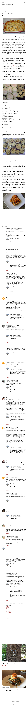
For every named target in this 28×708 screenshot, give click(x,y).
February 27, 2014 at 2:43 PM (16, 467)
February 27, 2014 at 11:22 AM (16, 417)
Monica (8, 397)
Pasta (10, 221)
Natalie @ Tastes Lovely (12, 525)
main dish (7, 221)
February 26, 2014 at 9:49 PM (12, 327)
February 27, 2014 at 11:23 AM (16, 387)
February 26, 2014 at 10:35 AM (13, 229)
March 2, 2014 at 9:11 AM (17, 555)
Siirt (7, 613)
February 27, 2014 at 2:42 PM (16, 447)
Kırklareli (8, 616)
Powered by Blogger (15, 701)
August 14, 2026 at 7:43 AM (18, 603)
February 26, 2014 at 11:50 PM (18, 345)
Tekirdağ (8, 614)
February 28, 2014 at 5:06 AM (16, 501)
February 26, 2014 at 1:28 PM (12, 274)
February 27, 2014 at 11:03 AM (16, 397)
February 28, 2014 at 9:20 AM (12, 526)
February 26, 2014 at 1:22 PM (16, 239)
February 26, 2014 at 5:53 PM (15, 297)
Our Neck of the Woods (12, 380)
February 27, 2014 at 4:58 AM (16, 354)
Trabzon (8, 607)
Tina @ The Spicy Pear (11, 493)
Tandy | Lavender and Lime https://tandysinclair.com (12, 326)
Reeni (7, 297)
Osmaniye (8, 612)
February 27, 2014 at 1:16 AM (18, 362)
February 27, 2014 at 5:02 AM (16, 369)
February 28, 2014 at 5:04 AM (16, 484)
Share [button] (3, 220)
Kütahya (8, 610)
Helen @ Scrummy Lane (12, 427)
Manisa (7, 606)
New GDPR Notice (8, 663)
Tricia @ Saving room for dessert (14, 228)
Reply (7, 246)
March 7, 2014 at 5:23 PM (12, 574)
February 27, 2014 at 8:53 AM (12, 381)
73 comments (8, 665)
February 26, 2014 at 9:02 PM (16, 315)
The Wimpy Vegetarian (11, 573)
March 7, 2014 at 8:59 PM (16, 584)
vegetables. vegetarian (16, 221)
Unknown (8, 477)
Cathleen (8, 460)
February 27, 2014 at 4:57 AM (16, 336)
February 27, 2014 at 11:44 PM (17, 477)
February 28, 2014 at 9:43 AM (12, 549)
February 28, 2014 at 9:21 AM (12, 537)
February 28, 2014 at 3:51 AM (15, 509)
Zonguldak (8, 611)
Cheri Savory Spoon (15, 238)
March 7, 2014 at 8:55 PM (16, 564)
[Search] (25, 2)
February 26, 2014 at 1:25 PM (16, 262)
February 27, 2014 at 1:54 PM (16, 460)
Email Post (7, 220)
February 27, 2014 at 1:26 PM (12, 428)
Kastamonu (8, 608)
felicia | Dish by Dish (11, 273)
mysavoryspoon (7, 5)
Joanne (8, 509)
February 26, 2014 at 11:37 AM (12, 250)
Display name (9, 362)
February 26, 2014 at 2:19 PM (16, 288)
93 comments (8, 693)
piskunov (17, 704)
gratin (14, 65)
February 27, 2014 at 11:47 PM (12, 494)
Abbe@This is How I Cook (12, 249)
